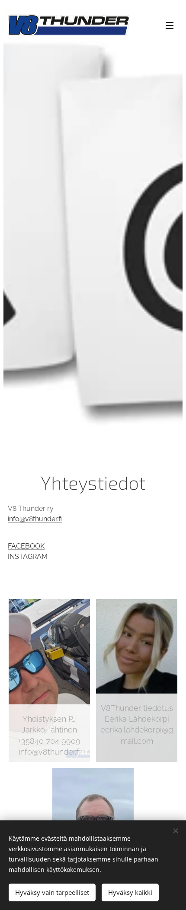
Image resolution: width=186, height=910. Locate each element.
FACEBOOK (26, 546)
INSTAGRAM (28, 556)
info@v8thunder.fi (35, 519)
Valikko (169, 25)
